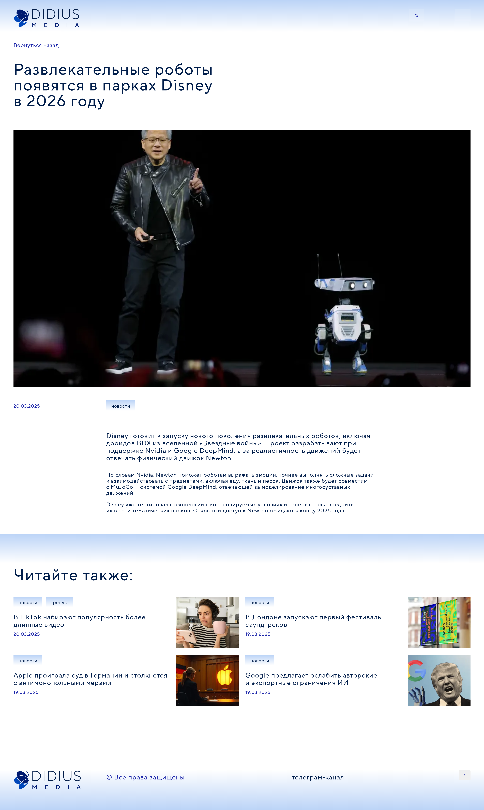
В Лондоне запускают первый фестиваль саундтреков (313, 621)
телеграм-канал (318, 778)
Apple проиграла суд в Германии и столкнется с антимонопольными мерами (90, 679)
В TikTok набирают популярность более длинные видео (79, 621)
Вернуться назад (36, 45)
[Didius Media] (56, 18)
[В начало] (465, 775)
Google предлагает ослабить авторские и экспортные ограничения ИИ (311, 679)
